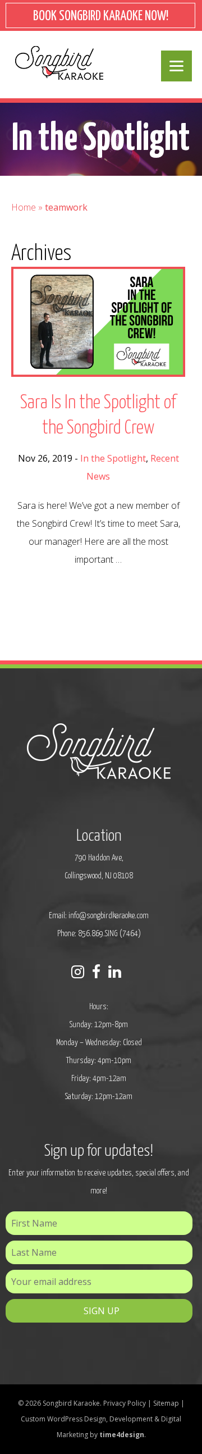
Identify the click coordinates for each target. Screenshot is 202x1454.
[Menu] (176, 66)
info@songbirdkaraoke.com (108, 915)
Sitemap (166, 1403)
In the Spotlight (113, 458)
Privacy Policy (124, 1403)
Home (23, 207)
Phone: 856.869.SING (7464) (99, 933)
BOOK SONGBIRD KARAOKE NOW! (100, 16)
